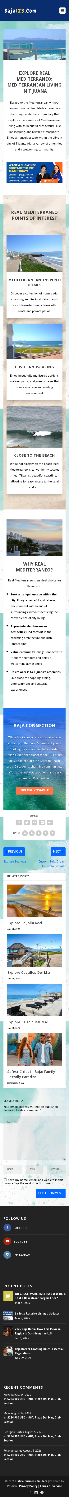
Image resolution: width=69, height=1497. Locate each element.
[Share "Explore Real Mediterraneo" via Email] (42, 822)
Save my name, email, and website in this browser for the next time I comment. (33, 1181)
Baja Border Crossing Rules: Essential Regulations (39, 1351)
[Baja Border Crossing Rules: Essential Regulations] (8, 1351)
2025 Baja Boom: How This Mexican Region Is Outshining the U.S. (38, 1331)
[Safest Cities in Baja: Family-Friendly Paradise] (34, 1049)
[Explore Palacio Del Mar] (34, 1000)
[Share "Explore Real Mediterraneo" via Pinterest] (34, 822)
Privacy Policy (28, 1486)
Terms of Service (51, 1486)
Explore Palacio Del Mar (27, 1023)
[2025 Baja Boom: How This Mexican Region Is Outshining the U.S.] (8, 1331)
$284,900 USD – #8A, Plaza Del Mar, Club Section (32, 1401)
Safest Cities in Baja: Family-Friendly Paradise (31, 1074)
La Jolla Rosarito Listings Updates (37, 1313)
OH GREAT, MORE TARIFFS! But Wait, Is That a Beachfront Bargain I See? (40, 1296)
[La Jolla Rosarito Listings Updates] (8, 1315)
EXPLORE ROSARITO (34, 790)
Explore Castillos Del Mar (29, 973)
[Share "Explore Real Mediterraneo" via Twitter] (27, 822)
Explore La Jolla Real (24, 923)
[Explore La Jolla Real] (34, 901)
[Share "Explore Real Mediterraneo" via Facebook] (19, 822)
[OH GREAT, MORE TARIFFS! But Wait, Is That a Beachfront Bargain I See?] (8, 1296)
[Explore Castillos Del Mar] (34, 950)
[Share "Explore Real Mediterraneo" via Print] (50, 822)
